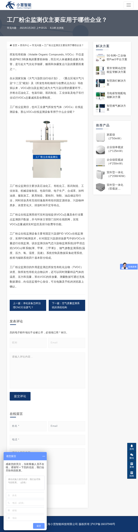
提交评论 (20, 396)
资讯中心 (24, 45)
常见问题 (11, 28)
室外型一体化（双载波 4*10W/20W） (115, 188)
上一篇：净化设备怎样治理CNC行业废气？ (27, 305)
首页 (15, 45)
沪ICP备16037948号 (102, 524)
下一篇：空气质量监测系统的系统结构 (66, 305)
